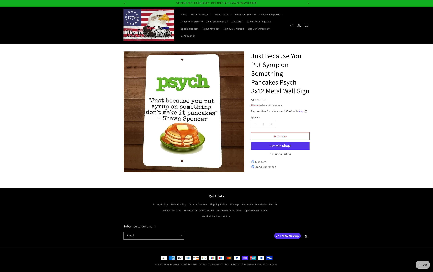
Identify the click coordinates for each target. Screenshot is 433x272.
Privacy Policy (160, 204)
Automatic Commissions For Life (260, 204)
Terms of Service (198, 204)
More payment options (280, 154)
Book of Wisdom (172, 210)
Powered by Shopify (181, 264)
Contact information (268, 264)
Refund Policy (178, 204)
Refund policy (199, 264)
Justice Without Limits (229, 210)
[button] (201, 14)
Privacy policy (215, 264)
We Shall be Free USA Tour (216, 216)
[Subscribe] (180, 236)
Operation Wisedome (256, 210)
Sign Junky (167, 264)
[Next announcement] (308, 3)
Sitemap (234, 204)
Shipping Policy (218, 204)
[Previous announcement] (124, 3)
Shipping (255, 105)
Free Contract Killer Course (199, 210)
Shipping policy (249, 264)
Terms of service (231, 264)
